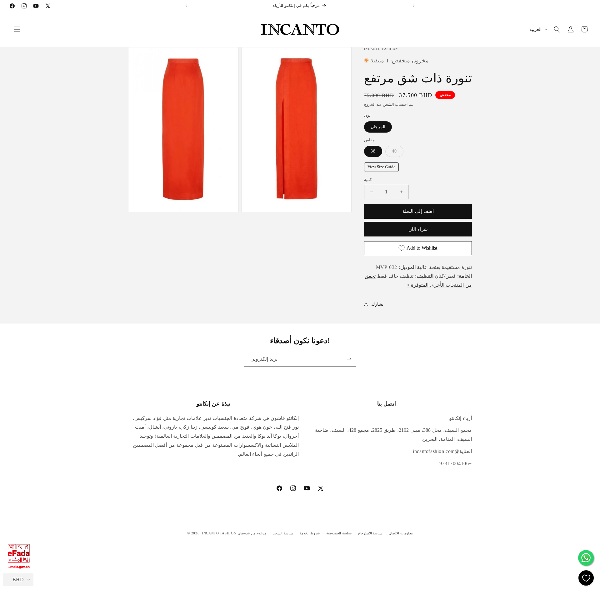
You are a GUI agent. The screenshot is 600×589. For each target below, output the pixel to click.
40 (397, 150)
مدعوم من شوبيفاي (252, 533)
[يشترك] (349, 359)
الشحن (388, 104)
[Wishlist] (586, 578)
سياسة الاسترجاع (370, 533)
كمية (368, 179)
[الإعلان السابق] (186, 6)
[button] (17, 29)
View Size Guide (381, 167)
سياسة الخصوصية (339, 533)
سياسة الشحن (283, 533)
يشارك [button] (377, 304)
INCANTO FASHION (219, 533)
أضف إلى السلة (418, 211)
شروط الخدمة (310, 533)
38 (373, 151)
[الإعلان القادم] (414, 6)
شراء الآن (418, 229)
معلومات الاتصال (401, 533)
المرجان (378, 126)
